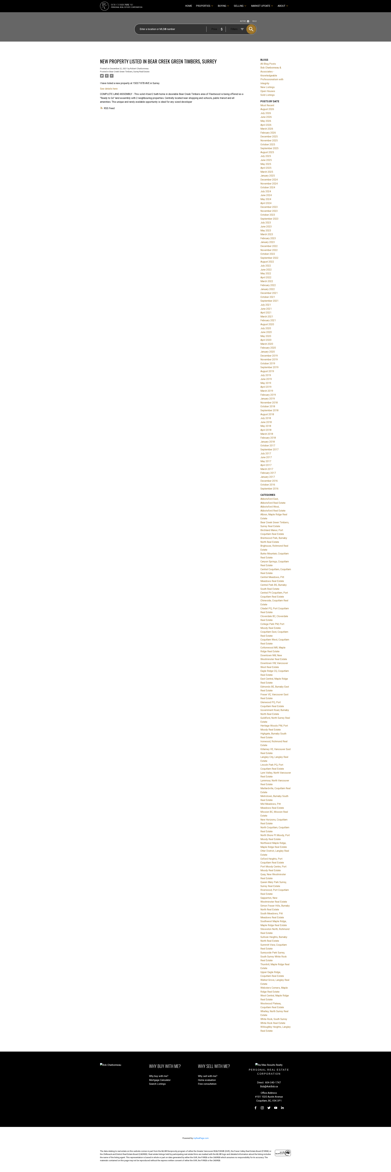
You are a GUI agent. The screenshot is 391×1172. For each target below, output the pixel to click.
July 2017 (265, 453)
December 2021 (269, 293)
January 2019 (267, 398)
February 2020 (268, 347)
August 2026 (267, 109)
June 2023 (266, 226)
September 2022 (269, 257)
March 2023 (266, 234)
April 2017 (265, 465)
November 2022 (269, 250)
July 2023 (265, 222)
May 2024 (265, 199)
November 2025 (269, 140)
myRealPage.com (201, 1138)
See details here (109, 88)
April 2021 (265, 312)
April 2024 (265, 203)
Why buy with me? (158, 1076)
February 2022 (268, 285)
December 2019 (269, 355)
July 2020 (265, 328)
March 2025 (266, 171)
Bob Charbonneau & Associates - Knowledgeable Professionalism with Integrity (271, 75)
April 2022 (265, 277)
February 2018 (268, 437)
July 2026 (265, 113)
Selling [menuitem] (238, 5)
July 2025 (265, 156)
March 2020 (266, 343)
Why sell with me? (207, 1076)
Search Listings (157, 1083)
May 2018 (265, 426)
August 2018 (267, 414)
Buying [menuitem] (222, 5)
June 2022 (266, 269)
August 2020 (267, 324)
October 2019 (267, 363)
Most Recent (267, 105)
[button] (255, 1107)
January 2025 (267, 175)
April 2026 (265, 124)
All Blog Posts (268, 63)
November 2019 (269, 359)
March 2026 (266, 128)
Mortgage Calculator (160, 1080)
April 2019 (265, 386)
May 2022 (265, 273)
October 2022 (267, 253)
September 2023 (269, 218)
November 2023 (269, 211)
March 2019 (266, 390)
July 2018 (265, 418)
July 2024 (265, 191)
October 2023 (267, 214)
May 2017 (265, 461)
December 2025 (269, 136)
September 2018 (269, 410)
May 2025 (265, 164)
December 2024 (269, 179)
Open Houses (267, 91)
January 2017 (267, 476)
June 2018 (266, 422)
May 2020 (265, 336)
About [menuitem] (281, 5)
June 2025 (266, 160)
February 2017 (268, 472)
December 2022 (269, 246)
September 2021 (269, 300)
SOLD (254, 21)
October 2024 (267, 187)
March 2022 (266, 281)
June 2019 (266, 379)
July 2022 (265, 265)
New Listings (267, 87)
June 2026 (266, 117)
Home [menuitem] (188, 5)
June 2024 (266, 195)
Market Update (260, 5)
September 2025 (269, 148)
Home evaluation (207, 1080)
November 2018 (269, 402)
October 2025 (267, 144)
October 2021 (267, 297)
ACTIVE (243, 21)
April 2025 (265, 167)
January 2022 (267, 289)
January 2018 (267, 441)
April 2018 (265, 430)
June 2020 (266, 332)
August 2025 (267, 152)
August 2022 (267, 261)
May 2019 (265, 383)
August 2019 (267, 371)
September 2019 (269, 367)
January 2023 (267, 242)
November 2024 (269, 183)
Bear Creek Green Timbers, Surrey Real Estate (129, 71)
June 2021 (266, 308)
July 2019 (265, 375)
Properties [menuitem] (203, 5)
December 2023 (269, 207)
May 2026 (265, 121)
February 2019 (268, 394)
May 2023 (265, 230)
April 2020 (265, 340)
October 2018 (267, 406)
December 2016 (269, 480)
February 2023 (268, 238)
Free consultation (207, 1083)
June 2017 (266, 457)
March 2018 (266, 433)
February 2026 (268, 132)
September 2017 (269, 449)
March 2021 (266, 316)
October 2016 (267, 484)
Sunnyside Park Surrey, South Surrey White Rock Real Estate (273, 956)
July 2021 (265, 304)
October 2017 (267, 445)
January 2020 (267, 351)
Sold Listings (267, 95)
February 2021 (268, 320)
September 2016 (269, 488)
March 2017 (266, 469)
